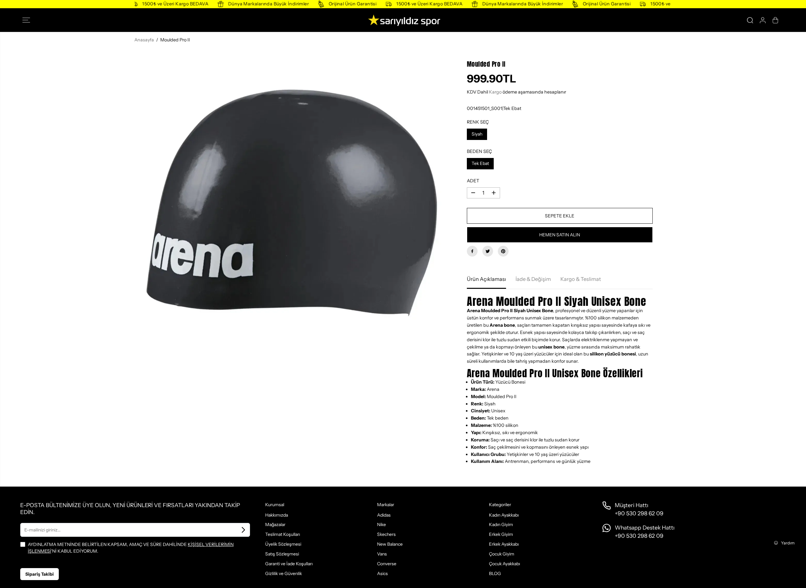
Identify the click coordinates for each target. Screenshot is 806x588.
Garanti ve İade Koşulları (289, 564)
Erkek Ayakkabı (504, 544)
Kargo (495, 92)
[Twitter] (487, 251)
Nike (381, 524)
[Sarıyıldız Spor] (403, 20)
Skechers (386, 534)
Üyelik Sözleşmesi (283, 544)
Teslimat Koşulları (282, 534)
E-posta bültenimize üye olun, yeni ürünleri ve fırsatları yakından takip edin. (130, 508)
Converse (386, 564)
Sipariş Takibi (39, 574)
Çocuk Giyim (501, 554)
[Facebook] (472, 251)
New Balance (390, 544)
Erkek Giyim (501, 534)
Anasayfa (144, 40)
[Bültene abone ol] (243, 530)
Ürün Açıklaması (486, 279)
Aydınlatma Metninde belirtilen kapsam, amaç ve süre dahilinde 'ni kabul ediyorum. (131, 548)
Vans (382, 554)
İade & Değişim (533, 279)
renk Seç (478, 122)
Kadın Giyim (501, 524)
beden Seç (479, 151)
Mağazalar (275, 524)
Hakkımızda (276, 515)
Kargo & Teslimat (580, 279)
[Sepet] (775, 20)
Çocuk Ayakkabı (504, 564)
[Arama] (750, 20)
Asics (382, 573)
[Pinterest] (503, 251)
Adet (473, 181)
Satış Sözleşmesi (282, 554)
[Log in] (762, 20)
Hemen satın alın (559, 235)
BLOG (495, 573)
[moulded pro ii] (291, 203)
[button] (28, 20)
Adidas (384, 515)
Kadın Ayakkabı (504, 515)
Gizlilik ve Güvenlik (283, 573)
